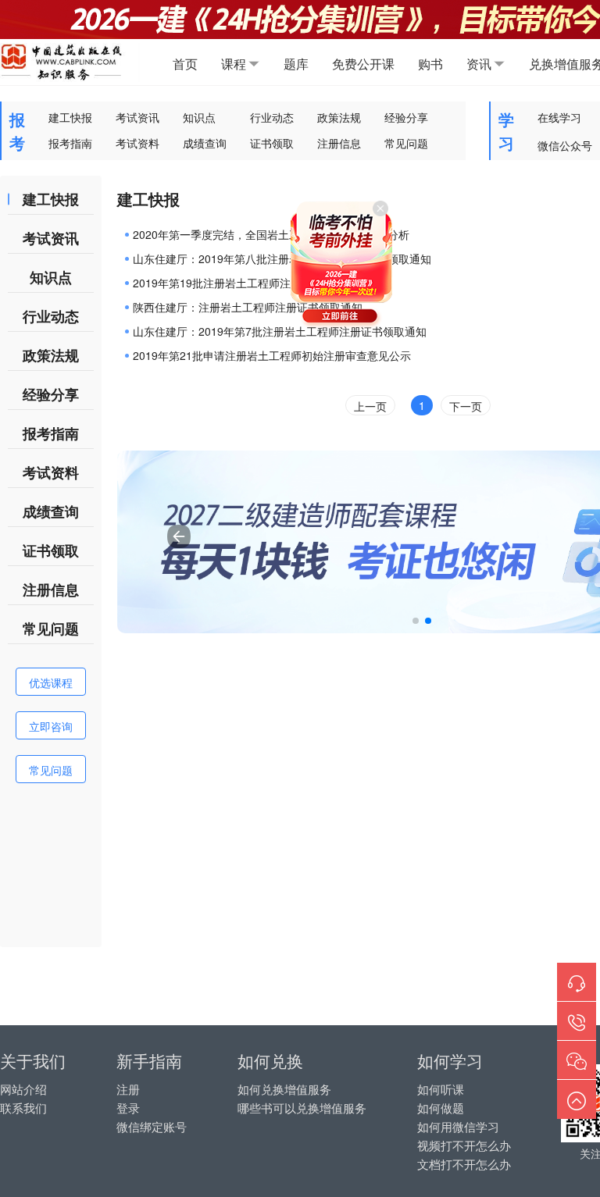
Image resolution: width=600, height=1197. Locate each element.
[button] (415, 621)
